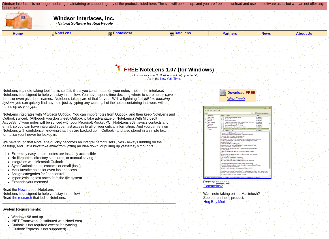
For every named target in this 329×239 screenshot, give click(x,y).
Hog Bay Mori (214, 202)
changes (222, 182)
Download (236, 93)
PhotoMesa (123, 33)
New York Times (171, 78)
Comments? (213, 186)
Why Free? (236, 99)
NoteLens (64, 33)
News (266, 33)
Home (18, 33)
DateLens (183, 33)
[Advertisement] (164, 50)
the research (22, 198)
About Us (304, 33)
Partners (230, 33)
